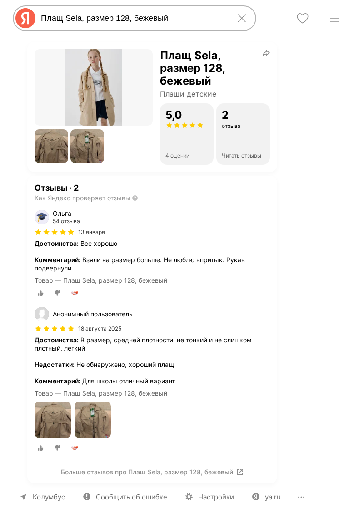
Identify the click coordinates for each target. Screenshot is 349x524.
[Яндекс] (25, 18)
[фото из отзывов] (53, 420)
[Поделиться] (266, 52)
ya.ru (273, 497)
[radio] (41, 293)
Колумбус (49, 497)
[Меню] (334, 18)
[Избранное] (303, 18)
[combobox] (132, 18)
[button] (51, 146)
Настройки (216, 497)
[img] (55, 232)
